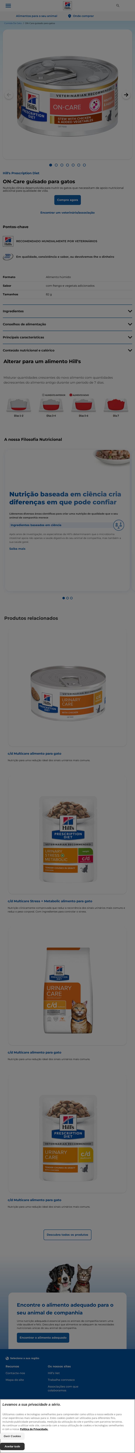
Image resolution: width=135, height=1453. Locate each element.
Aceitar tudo (12, 1446)
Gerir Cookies (12, 1436)
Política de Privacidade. (34, 1429)
